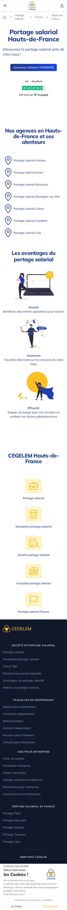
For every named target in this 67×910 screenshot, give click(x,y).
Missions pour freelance (18, 735)
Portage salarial (13, 652)
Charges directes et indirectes (23, 780)
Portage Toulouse (14, 834)
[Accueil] (4, 17)
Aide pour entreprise (33, 751)
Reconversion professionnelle (22, 673)
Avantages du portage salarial (23, 680)
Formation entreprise (17, 765)
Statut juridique (13, 721)
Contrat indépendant (17, 728)
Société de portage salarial (33, 645)
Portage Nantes (13, 827)
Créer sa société (13, 758)
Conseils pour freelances (19, 742)
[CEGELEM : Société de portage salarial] (34, 5)
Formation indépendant (18, 714)
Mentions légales (33, 857)
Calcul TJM (10, 666)
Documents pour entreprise (21, 787)
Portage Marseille (14, 820)
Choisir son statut (14, 772)
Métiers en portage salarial (21, 687)
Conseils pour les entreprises (22, 794)
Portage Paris (12, 813)
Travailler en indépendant (33, 700)
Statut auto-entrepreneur (20, 706)
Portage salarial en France (33, 806)
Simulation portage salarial (21, 659)
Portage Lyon (12, 841)
